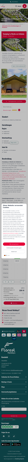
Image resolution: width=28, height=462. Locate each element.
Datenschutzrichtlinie (8, 233)
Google (16, 233)
